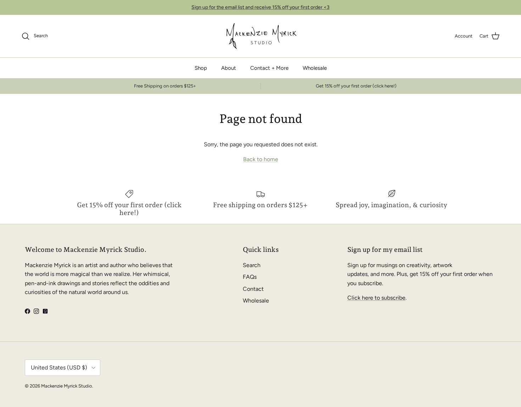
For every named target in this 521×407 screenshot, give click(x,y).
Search (251, 265)
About (228, 68)
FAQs (250, 276)
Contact (253, 289)
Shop (201, 68)
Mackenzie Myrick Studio (66, 386)
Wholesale (315, 68)
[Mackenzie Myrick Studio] (261, 36)
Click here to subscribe (376, 297)
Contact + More (269, 68)
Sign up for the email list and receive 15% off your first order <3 (260, 7)
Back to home (260, 159)
